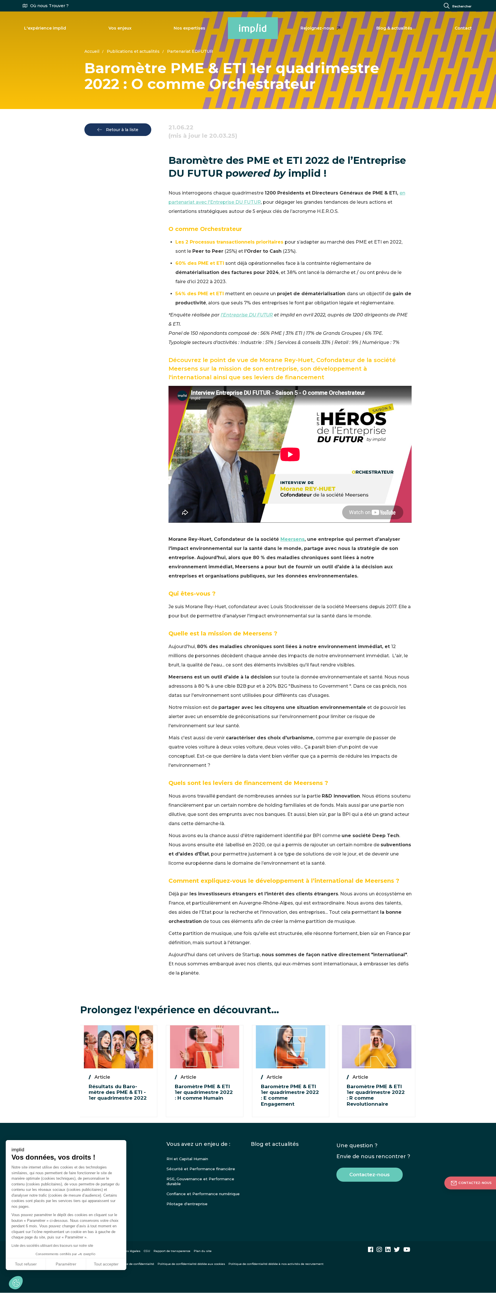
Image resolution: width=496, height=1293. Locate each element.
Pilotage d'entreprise (187, 1203)
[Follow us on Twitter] (396, 1249)
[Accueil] (252, 28)
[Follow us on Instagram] (379, 1249)
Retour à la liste (121, 129)
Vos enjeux (119, 28)
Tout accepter (106, 1264)
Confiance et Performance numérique (203, 1193)
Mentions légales (127, 1251)
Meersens (292, 539)
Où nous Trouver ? (49, 5)
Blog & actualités (394, 28)
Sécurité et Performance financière (200, 1168)
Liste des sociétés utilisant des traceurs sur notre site (52, 1246)
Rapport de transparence (172, 1251)
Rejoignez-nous (317, 28)
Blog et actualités (275, 1144)
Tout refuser (26, 1264)
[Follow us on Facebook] (371, 1249)
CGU (147, 1251)
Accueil (91, 51)
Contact (463, 28)
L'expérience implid (45, 28)
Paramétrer (66, 1264)
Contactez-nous (369, 1174)
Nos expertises (189, 28)
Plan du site (203, 1251)
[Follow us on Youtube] (407, 1249)
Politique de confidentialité (134, 1264)
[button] (15, 1282)
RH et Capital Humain (187, 1158)
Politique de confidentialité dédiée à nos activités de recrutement (275, 1264)
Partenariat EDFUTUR (190, 51)
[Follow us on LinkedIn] (388, 1249)
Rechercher (462, 6)
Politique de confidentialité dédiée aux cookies (191, 1264)
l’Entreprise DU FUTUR (247, 315)
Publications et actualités (133, 51)
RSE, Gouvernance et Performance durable (200, 1181)
